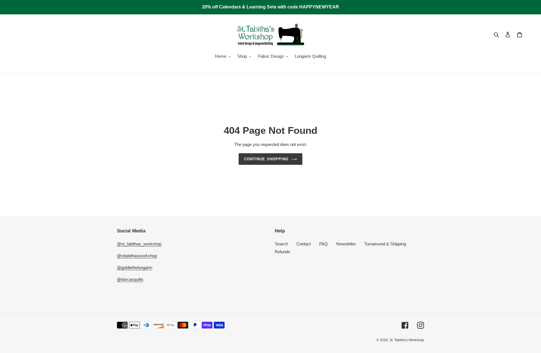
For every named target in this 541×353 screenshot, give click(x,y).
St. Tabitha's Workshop (406, 340)
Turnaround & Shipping (385, 243)
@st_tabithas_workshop (139, 243)
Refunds (282, 251)
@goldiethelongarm (134, 267)
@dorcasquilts (130, 279)
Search (281, 243)
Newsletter (346, 243)
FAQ (323, 243)
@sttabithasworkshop (137, 255)
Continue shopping (266, 159)
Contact (303, 243)
